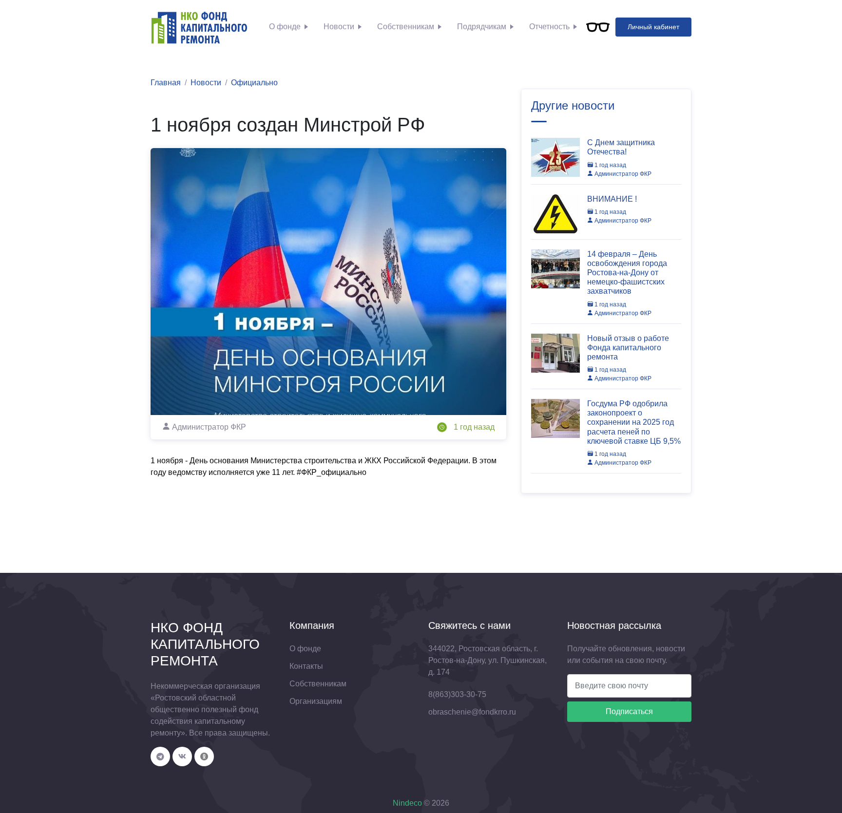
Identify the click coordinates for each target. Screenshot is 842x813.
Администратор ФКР (622, 173)
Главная (166, 82)
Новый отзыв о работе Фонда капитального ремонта (628, 347)
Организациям (315, 701)
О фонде (285, 26)
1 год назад (474, 427)
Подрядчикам (481, 26)
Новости (339, 26)
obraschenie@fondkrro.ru (472, 712)
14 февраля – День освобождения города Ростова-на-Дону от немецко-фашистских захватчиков (627, 273)
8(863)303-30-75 (457, 694)
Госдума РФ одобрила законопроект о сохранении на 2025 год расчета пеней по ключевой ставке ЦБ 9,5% (634, 422)
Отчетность (549, 26)
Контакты (306, 666)
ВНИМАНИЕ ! (612, 199)
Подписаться (629, 711)
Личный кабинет (653, 27)
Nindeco (407, 803)
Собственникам (405, 26)
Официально (254, 82)
